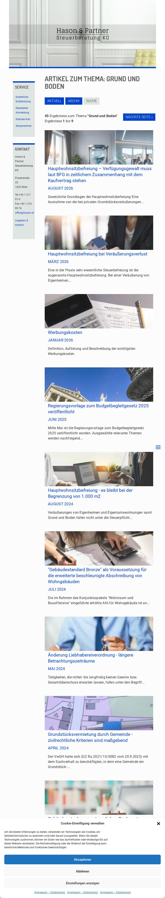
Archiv (74, 101)
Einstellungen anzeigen (82, 883)
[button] (158, 823)
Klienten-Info (23, 119)
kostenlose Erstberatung (23, 99)
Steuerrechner (24, 125)
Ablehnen (82, 871)
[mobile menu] (158, 447)
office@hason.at (24, 212)
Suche (91, 101)
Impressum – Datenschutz (49, 892)
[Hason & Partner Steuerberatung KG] (82, 34)
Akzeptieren (82, 860)
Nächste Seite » (139, 117)
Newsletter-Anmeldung (22, 110)
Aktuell (54, 101)
